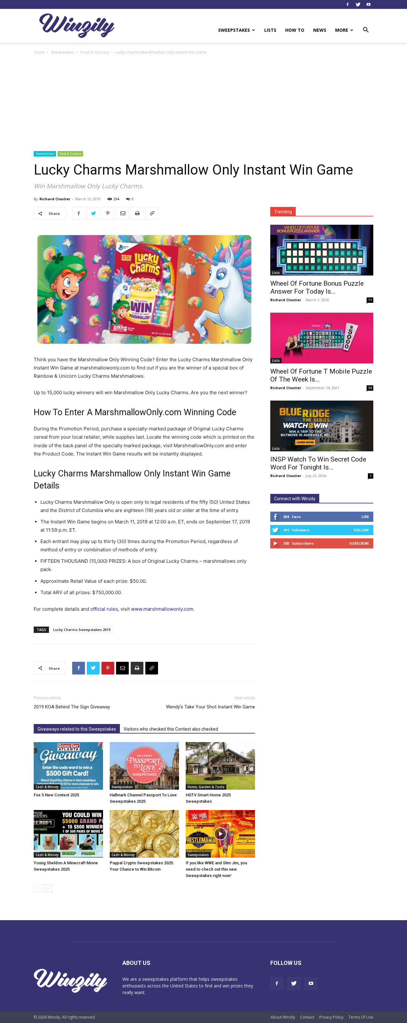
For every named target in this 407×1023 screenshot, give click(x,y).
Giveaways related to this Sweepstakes (77, 729)
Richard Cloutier (54, 198)
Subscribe (359, 543)
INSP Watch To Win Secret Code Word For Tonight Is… (318, 463)
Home (39, 52)
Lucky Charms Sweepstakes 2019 (81, 629)
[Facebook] (347, 4)
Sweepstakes (234, 30)
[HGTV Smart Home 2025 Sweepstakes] (220, 766)
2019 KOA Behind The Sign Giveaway (72, 707)
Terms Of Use (360, 1017)
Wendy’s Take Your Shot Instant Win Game (210, 707)
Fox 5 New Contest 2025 (56, 795)
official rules (104, 609)
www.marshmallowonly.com (162, 609)
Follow (361, 530)
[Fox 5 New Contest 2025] (68, 766)
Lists (270, 30)
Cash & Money (47, 787)
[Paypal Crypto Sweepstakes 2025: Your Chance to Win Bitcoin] (144, 834)
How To (294, 30)
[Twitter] (358, 4)
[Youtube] (368, 4)
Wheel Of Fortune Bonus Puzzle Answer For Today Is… (317, 287)
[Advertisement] (203, 103)
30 (370, 388)
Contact (307, 1017)
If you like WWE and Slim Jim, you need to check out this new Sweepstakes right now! (216, 869)
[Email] (122, 213)
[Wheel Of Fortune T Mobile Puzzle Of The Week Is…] (321, 338)
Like (365, 516)
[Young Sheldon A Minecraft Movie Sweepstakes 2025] (68, 834)
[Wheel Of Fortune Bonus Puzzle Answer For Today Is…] (321, 250)
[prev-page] (38, 888)
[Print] (137, 213)
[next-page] (48, 888)
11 (370, 300)
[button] (365, 31)
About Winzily (283, 1017)
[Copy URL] (151, 213)
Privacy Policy (331, 1017)
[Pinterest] (107, 213)
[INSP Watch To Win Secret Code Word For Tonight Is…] (321, 426)
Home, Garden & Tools (206, 787)
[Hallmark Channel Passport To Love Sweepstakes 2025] (144, 766)
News (319, 30)
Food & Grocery (94, 52)
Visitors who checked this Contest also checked (171, 729)
